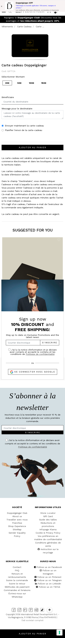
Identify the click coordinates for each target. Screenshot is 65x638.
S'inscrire (49, 342)
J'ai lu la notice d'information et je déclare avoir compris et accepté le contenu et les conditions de (33, 351)
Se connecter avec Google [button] (34, 371)
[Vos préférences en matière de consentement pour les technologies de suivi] (59, 632)
